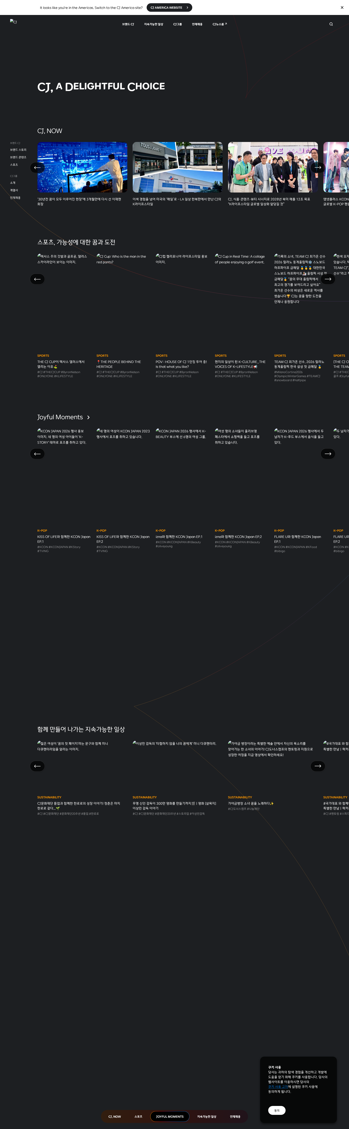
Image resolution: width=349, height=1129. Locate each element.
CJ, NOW (114, 1116)
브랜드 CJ (128, 24)
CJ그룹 (177, 24)
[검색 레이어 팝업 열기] (331, 24)
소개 (12, 183)
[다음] (317, 167)
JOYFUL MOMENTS (170, 1116)
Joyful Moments (60, 416)
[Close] (342, 7)
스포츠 (14, 165)
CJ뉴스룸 (218, 24)
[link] (174, 60)
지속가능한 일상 (153, 24)
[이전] (37, 167)
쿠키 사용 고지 (278, 1086)
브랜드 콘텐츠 (18, 157)
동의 (277, 1110)
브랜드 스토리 (18, 150)
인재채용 (197, 24)
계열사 (14, 190)
